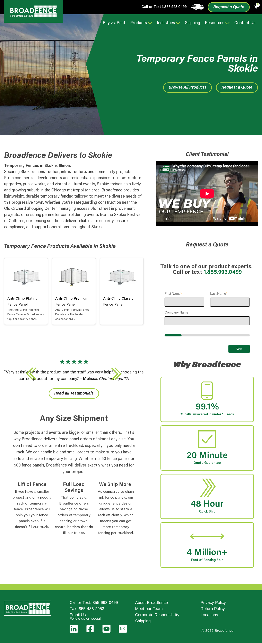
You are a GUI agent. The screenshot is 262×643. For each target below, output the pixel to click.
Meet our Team (149, 609)
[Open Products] (150, 23)
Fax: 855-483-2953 (87, 609)
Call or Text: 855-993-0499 (94, 602)
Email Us (78, 615)
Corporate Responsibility (157, 615)
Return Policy (213, 609)
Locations (209, 615)
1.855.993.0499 (174, 7)
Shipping (143, 621)
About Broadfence (151, 602)
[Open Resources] (227, 23)
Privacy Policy (213, 602)
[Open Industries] (178, 23)
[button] (31, 374)
